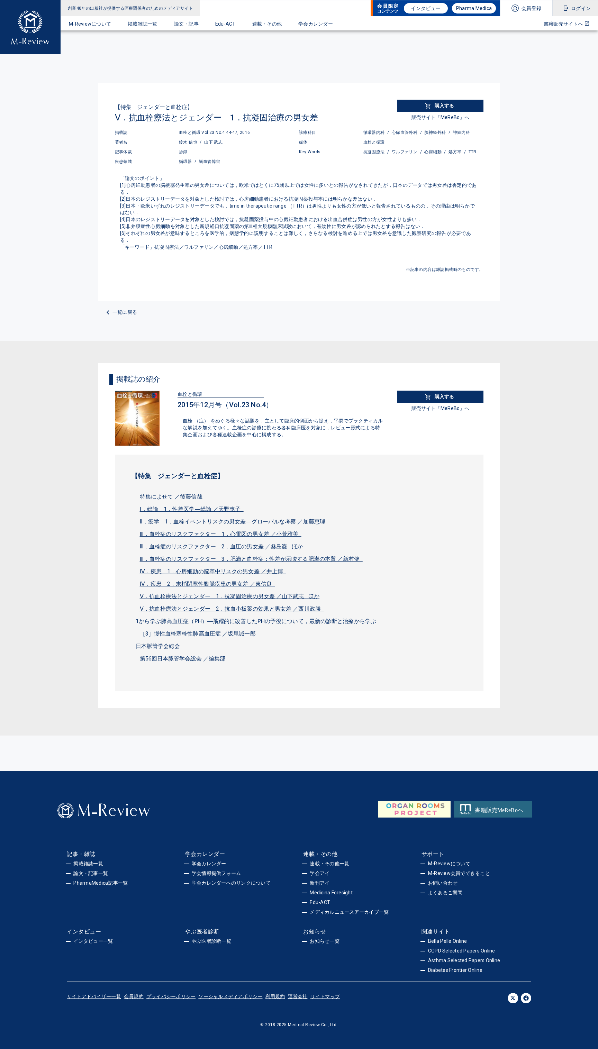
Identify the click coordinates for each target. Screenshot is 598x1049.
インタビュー (426, 8)
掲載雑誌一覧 (142, 24)
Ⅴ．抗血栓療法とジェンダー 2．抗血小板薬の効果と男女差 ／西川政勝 (232, 608)
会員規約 (134, 996)
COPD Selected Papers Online (461, 951)
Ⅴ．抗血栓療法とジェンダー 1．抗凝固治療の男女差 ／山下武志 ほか (230, 596)
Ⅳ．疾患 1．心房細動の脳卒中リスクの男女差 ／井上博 (213, 571)
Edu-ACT (225, 24)
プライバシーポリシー (171, 996)
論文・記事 (186, 24)
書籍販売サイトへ (564, 24)
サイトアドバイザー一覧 (94, 996)
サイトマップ (325, 996)
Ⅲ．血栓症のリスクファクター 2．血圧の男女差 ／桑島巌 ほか (221, 546)
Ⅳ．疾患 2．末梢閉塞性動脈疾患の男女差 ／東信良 (207, 584)
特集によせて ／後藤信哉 (172, 496)
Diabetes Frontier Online (455, 970)
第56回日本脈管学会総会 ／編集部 (184, 658)
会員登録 (531, 8)
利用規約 (275, 996)
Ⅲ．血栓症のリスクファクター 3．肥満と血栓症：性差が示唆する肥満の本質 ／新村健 (251, 559)
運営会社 (298, 996)
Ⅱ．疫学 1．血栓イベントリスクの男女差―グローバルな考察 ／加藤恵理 (234, 521)
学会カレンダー (315, 24)
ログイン (581, 8)
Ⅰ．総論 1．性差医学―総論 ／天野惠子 (192, 509)
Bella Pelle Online (447, 941)
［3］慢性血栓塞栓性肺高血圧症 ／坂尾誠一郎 (199, 633)
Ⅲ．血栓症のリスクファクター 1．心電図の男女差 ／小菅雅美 (220, 534)
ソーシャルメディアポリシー (230, 996)
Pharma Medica (474, 8)
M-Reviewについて (90, 24)
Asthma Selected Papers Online (464, 960)
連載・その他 (267, 24)
